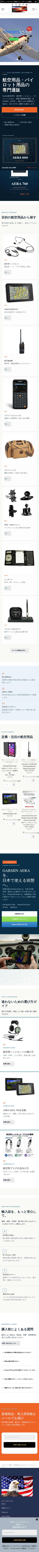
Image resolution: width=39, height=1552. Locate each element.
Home (3, 1504)
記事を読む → (7, 1064)
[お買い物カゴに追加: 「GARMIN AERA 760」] (14, 823)
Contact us (5, 1512)
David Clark (24, 811)
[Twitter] (16, 4)
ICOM (23, 760)
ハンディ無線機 (30, 760)
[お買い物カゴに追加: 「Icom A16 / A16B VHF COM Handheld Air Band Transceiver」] (33, 780)
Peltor (30, 811)
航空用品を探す (19, 109)
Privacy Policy (6, 1516)
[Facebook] (12, 4)
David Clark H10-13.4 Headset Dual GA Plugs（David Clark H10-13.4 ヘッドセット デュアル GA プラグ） (29, 820)
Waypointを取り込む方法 (19, 924)
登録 (6, 1)
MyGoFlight (9, 762)
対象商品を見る (19, 914)
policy (18, 1548)
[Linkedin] (26, 4)
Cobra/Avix (32, 809)
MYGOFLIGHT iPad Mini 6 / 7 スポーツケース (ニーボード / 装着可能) (10, 769)
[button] (2, 1)
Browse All (25, 809)
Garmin (4, 809)
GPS (8, 809)
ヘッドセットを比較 (19, 115)
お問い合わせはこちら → (10, 1343)
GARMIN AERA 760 (10, 814)
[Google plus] (23, 4)
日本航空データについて (19, 919)
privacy (13, 1548)
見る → (6, 272)
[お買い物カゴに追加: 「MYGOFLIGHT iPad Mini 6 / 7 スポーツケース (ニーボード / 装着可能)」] (14, 785)
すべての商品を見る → (19, 650)
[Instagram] (19, 4)
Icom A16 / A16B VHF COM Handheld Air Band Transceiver (29, 766)
